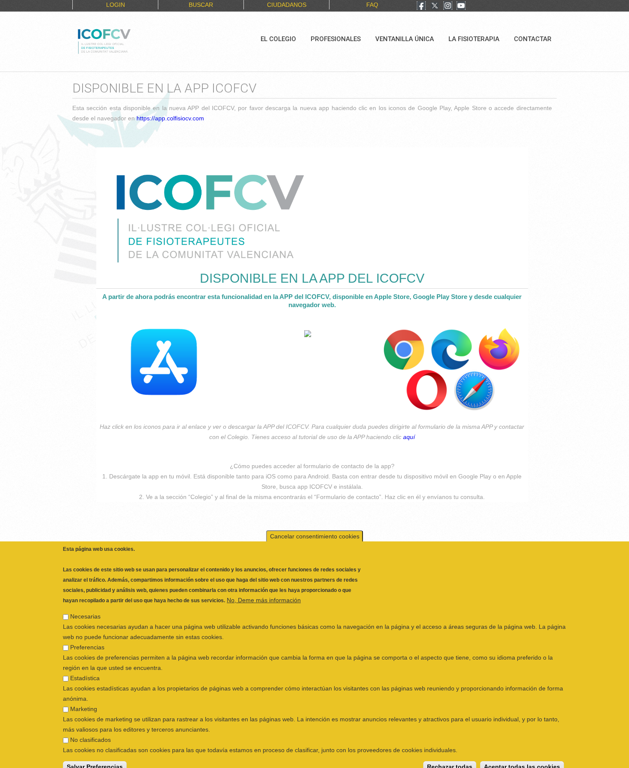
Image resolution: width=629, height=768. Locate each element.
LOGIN (115, 4)
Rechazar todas (449, 759)
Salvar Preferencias (95, 759)
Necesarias (85, 608)
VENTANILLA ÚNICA (404, 39)
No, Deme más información (264, 592)
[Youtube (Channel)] (461, 6)
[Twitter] (434, 6)
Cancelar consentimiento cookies (314, 528)
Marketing (83, 701)
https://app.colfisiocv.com (170, 118)
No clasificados (90, 732)
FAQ (372, 4)
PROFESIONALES (336, 39)
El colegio (278, 39)
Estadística (85, 670)
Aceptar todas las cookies (522, 759)
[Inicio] (132, 40)
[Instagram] (447, 6)
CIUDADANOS (286, 4)
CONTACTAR (533, 39)
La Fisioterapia (473, 39)
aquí (409, 436)
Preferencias (87, 639)
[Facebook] (421, 6)
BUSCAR (201, 4)
